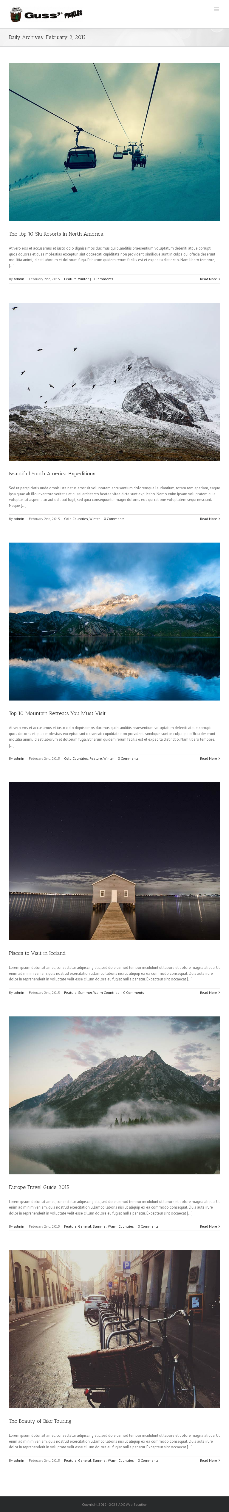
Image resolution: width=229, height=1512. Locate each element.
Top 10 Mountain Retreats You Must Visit (57, 713)
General (84, 1226)
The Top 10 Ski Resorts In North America (56, 234)
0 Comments (102, 279)
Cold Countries (76, 518)
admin (19, 279)
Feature (70, 279)
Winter (83, 279)
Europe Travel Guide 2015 (39, 1187)
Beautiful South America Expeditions (52, 473)
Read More (208, 279)
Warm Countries (106, 992)
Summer (85, 992)
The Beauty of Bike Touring (40, 1421)
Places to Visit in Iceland (37, 953)
